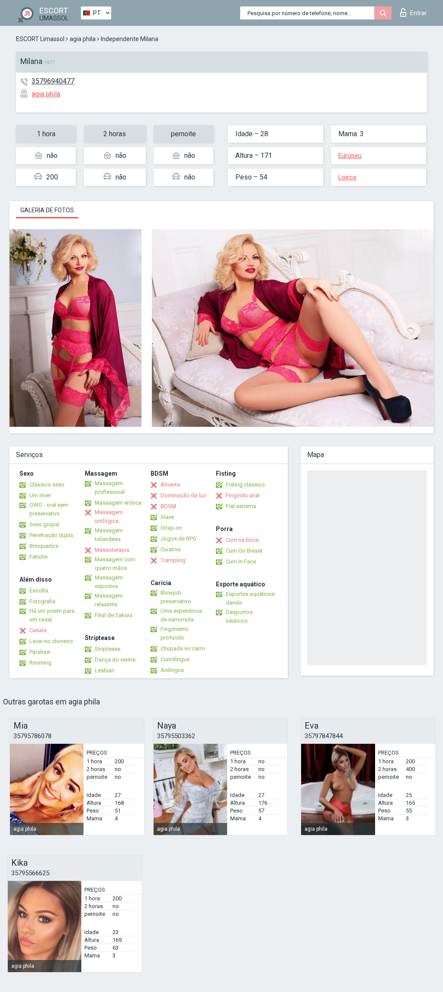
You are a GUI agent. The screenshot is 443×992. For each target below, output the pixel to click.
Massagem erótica (118, 502)
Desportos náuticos (239, 616)
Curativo (171, 549)
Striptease (107, 649)
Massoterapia (112, 550)
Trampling (173, 560)
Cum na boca (242, 540)
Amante (170, 484)
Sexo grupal (44, 524)
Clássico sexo (46, 484)
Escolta (38, 590)
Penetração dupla (51, 535)
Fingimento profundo (175, 633)
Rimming (40, 662)
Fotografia (42, 601)
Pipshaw (40, 652)
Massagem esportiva (109, 581)
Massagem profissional (110, 487)
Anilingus (172, 670)
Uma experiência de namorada (181, 615)
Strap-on (171, 528)
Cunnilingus (175, 659)
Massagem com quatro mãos (115, 563)
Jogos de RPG (178, 538)
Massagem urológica (109, 516)
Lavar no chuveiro (51, 641)
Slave (167, 517)
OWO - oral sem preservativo (48, 509)
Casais (37, 630)
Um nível (40, 495)
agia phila (83, 38)
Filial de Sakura (113, 615)
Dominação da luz (183, 495)
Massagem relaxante (109, 600)
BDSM (168, 506)
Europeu (350, 156)
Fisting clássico (245, 484)
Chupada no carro (183, 648)
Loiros (347, 177)
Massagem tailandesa (109, 534)
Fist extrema (241, 506)
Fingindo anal (243, 495)
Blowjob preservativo (176, 597)
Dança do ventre (115, 659)
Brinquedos (43, 546)
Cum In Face (241, 561)
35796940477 (53, 81)
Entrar (418, 13)
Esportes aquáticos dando (250, 598)
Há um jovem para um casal (51, 615)
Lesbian (105, 670)
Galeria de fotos (47, 210)
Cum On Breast (244, 550)
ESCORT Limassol (40, 38)
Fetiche (38, 557)
